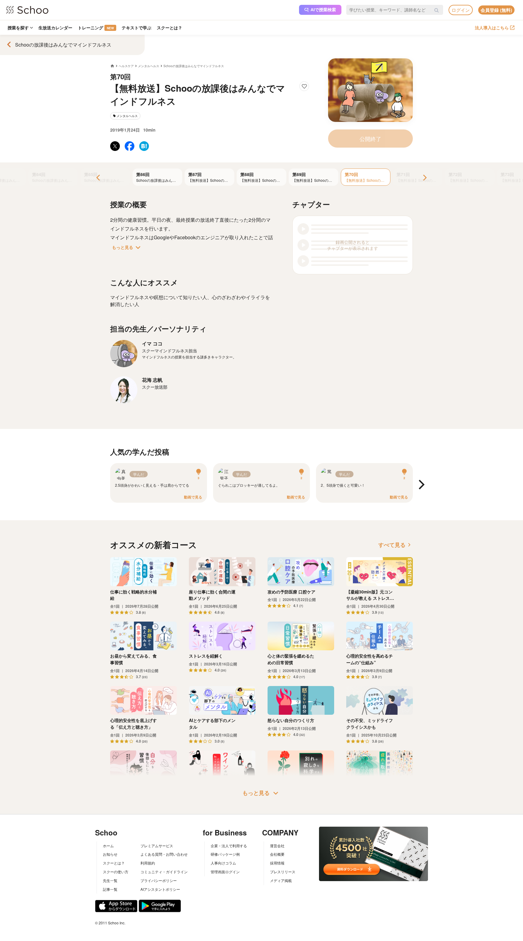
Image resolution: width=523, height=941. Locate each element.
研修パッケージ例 (225, 854)
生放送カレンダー (55, 28)
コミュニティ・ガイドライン (164, 871)
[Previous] (98, 178)
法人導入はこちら (492, 28)
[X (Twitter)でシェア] (115, 146)
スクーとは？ (169, 28)
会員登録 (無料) (496, 10)
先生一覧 (110, 880)
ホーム (108, 845)
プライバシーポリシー (158, 880)
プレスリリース (282, 871)
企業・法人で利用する (229, 845)
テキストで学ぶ (136, 28)
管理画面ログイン (225, 871)
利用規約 (147, 862)
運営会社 (277, 845)
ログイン (461, 10)
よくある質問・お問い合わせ (164, 854)
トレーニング (96, 28)
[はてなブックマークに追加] (144, 146)
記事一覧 (110, 889)
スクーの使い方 (115, 871)
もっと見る (127, 247)
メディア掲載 (281, 880)
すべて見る (395, 545)
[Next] (424, 178)
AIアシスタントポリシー (160, 889)
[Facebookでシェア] (129, 146)
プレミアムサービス (156, 845)
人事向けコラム (223, 862)
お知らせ (110, 854)
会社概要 (277, 854)
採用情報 (277, 862)
